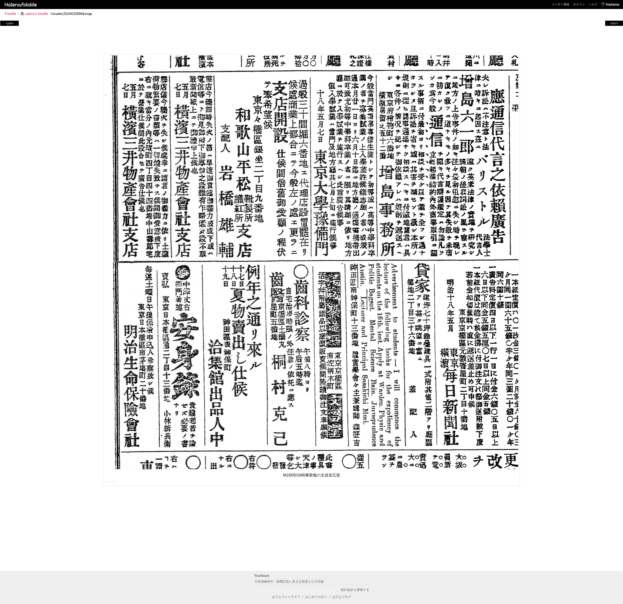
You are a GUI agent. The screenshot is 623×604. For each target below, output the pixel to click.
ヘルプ (593, 4)
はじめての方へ (316, 597)
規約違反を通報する (355, 590)
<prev (10, 23)
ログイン (579, 4)
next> (615, 23)
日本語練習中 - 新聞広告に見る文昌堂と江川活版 (289, 581)
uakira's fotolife (36, 14)
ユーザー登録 (560, 4)
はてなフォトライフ (286, 597)
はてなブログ (341, 597)
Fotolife (10, 14)
